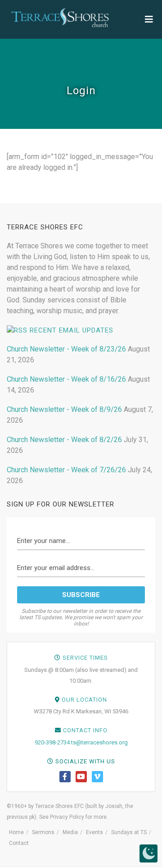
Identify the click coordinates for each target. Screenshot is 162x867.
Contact (19, 843)
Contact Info (85, 730)
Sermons (43, 832)
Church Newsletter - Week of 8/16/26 (66, 379)
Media (70, 832)
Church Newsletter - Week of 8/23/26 (66, 349)
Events (94, 832)
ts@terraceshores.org (99, 742)
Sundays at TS (129, 832)
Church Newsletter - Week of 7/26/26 (66, 469)
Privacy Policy (67, 817)
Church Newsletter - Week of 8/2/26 (64, 439)
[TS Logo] (60, 17)
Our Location (84, 699)
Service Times (85, 657)
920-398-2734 (52, 742)
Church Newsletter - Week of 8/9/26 (64, 409)
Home (16, 832)
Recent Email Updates (71, 330)
